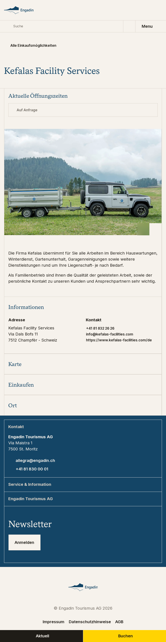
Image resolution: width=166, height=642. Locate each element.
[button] (83, 307)
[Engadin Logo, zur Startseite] (23, 10)
